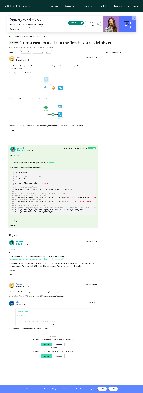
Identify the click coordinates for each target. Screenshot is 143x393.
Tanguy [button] (19, 57)
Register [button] (59, 344)
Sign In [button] (46, 344)
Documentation (86, 6)
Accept (102, 389)
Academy (55, 6)
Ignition (48, 52)
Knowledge (103, 6)
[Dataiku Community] (17, 6)
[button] (134, 18)
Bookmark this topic (113, 52)
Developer (118, 6)
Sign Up (74, 23)
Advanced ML (25, 52)
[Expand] (53, 324)
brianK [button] (18, 302)
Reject (113, 389)
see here (52, 163)
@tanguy (15, 156)
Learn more (91, 24)
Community (69, 6)
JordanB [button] (20, 148)
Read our (87, 389)
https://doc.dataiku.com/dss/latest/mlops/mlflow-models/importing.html (37, 259)
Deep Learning (38, 52)
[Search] (129, 6)
